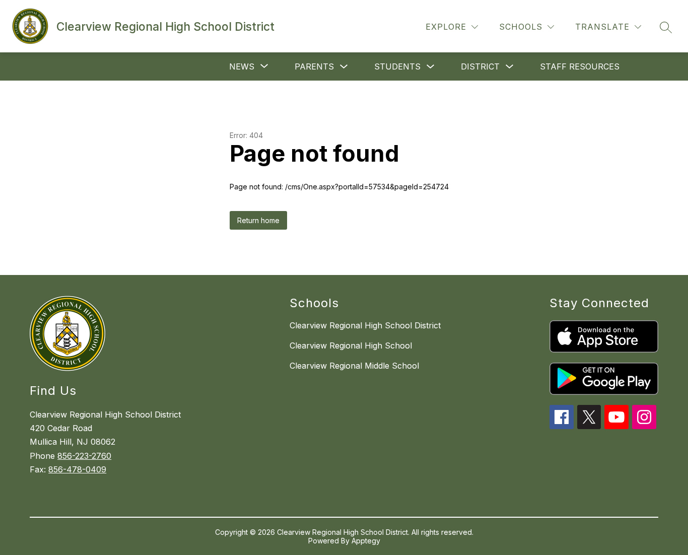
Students (397, 66)
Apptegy (366, 540)
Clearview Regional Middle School (354, 366)
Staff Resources (580, 66)
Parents (314, 66)
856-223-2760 (84, 456)
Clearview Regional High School (351, 345)
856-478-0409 (77, 469)
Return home (258, 220)
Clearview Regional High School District (365, 325)
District (480, 66)
